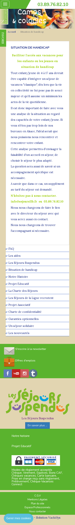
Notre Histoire (18, 277)
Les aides (14, 256)
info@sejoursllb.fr (24, 201)
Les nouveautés (18, 333)
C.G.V (37, 495)
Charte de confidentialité (25, 312)
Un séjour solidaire (21, 326)
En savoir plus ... (37, 425)
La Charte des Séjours (23, 291)
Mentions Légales (38, 499)
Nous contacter (37, 511)
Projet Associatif (19, 305)
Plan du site (37, 503)
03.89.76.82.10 (53, 4)
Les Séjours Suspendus (24, 263)
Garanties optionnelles (23, 319)
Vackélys (54, 517)
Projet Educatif (18, 284)
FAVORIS (3, 38)
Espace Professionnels (37, 507)
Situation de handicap (22, 270)
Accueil (12, 31)
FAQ (11, 249)
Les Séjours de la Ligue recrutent (30, 298)
